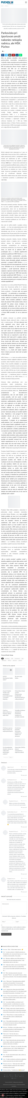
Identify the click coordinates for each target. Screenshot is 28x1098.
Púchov (6, 1075)
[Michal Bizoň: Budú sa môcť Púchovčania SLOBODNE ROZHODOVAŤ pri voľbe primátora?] (20, 685)
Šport (17, 1076)
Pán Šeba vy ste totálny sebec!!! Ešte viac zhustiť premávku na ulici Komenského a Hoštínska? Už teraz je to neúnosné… (14, 1029)
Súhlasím (25, 1097)
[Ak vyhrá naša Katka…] (20, 671)
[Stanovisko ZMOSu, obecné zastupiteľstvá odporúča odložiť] (20, 742)
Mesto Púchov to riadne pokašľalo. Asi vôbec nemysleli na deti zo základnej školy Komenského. (13, 1016)
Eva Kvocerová (17, 658)
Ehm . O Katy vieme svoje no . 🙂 (15, 949)
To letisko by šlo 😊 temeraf (18, 1070)
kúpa (22, 658)
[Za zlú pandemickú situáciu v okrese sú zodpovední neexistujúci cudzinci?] (8, 742)
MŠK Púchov (4, 660)
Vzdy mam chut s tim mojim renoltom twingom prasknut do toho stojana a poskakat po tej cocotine (14, 1065)
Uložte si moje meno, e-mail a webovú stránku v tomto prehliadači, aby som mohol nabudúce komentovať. (14, 928)
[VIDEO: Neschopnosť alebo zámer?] (8, 671)
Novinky (18, 1075)
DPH (12, 658)
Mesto (3, 719)
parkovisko (15, 660)
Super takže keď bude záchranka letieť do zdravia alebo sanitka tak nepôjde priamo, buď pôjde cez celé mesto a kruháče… (14, 1042)
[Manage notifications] (3, 1095)
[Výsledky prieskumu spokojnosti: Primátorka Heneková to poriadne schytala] (20, 705)
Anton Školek (7, 658)
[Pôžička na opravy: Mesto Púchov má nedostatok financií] (8, 722)
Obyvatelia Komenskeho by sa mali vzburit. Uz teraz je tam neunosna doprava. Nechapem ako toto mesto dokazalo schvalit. (14, 1023)
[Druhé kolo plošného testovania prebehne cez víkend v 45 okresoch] (20, 722)
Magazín (7, 1076)
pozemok (20, 660)
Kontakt (14, 1078)
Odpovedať (24, 775)
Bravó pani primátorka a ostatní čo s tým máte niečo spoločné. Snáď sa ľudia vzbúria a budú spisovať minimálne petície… (14, 997)
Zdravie (22, 1076)
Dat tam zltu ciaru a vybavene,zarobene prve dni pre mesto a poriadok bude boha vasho (14, 1035)
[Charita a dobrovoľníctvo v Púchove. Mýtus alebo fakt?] (8, 705)
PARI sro (9, 660)
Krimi (23, 1075)
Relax (12, 1076)
